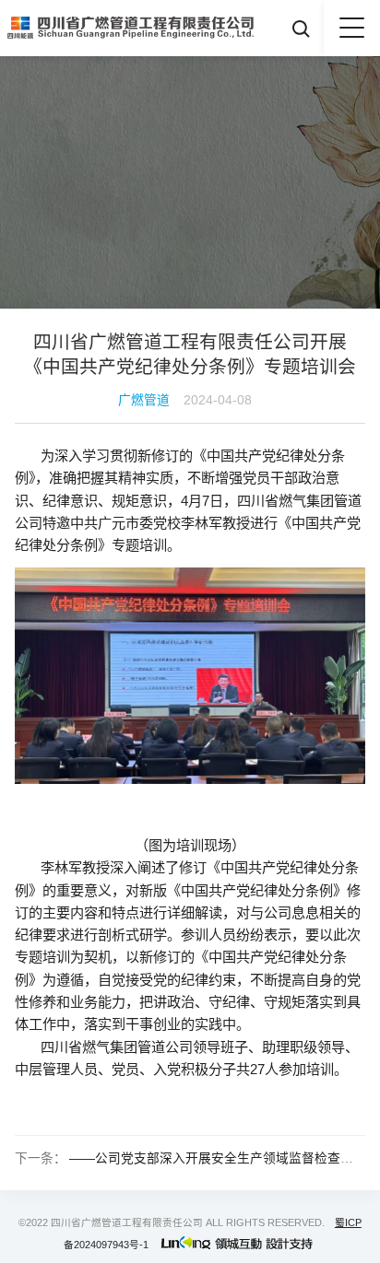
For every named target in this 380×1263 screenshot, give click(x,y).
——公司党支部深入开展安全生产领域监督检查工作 (217, 1158)
